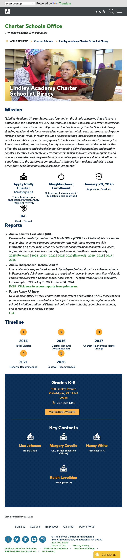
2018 (100, 255)
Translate (65, 3)
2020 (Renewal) (76, 255)
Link (12, 313)
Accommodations (84, 548)
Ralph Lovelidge (63, 477)
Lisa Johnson (30, 446)
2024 (34, 255)
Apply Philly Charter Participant (23, 188)
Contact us (109, 554)
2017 (109, 255)
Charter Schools (43, 41)
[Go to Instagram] (42, 538)
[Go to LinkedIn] (25, 538)
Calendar (68, 526)
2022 (52, 255)
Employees (52, 526)
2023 (43, 255)
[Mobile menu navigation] (119, 11)
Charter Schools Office (33, 26)
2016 (61, 341)
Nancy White (97, 446)
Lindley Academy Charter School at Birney (83, 41)
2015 (12, 259)
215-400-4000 (59, 542)
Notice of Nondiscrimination (21, 548)
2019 (91, 255)
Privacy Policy (81, 545)
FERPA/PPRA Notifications (20, 551)
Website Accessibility (56, 548)
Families (20, 526)
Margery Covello (63, 446)
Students (35, 526)
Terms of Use (58, 545)
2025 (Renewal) (19, 255)
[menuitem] (7, 526)
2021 (61, 255)
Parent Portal (86, 526)
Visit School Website (62, 412)
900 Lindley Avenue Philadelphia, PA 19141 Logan (63, 393)
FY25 (12, 286)
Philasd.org (48, 551)
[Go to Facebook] (8, 538)
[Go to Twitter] (17, 538)
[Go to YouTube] (34, 538)
